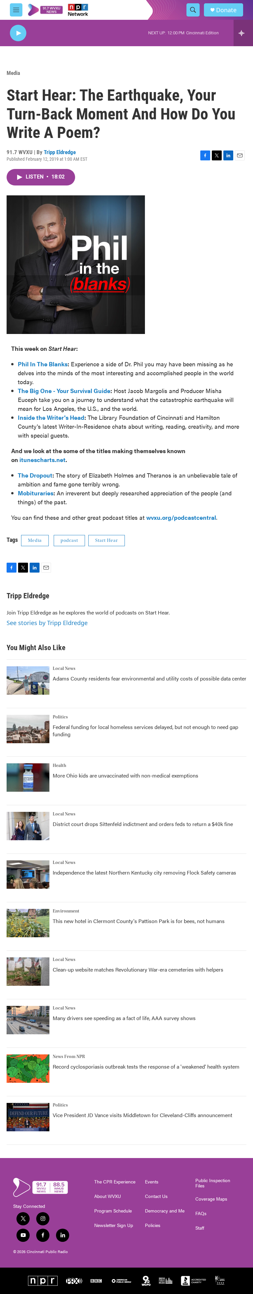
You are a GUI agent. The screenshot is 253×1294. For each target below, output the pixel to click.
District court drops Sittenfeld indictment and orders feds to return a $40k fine (143, 824)
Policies (152, 1225)
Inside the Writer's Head (51, 417)
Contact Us (156, 1196)
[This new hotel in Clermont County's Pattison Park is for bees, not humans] (28, 923)
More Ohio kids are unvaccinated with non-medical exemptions (125, 775)
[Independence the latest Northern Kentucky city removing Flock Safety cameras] (28, 874)
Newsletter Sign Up (113, 1225)
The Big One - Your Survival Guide (64, 390)
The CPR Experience (114, 1181)
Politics (60, 717)
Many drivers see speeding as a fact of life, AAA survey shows (124, 1018)
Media (13, 73)
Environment (66, 911)
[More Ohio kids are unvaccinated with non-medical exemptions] (28, 777)
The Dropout (35, 475)
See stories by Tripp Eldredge (47, 623)
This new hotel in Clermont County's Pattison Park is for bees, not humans (139, 921)
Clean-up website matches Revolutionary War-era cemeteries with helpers (138, 969)
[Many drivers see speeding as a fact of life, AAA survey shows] (28, 1020)
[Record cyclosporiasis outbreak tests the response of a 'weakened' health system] (28, 1068)
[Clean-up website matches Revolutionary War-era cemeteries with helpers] (28, 971)
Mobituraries (35, 493)
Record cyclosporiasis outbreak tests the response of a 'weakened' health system (146, 1066)
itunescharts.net (42, 459)
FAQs (201, 1213)
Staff (199, 1228)
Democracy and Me (164, 1210)
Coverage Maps (211, 1199)
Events (151, 1181)
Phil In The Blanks (43, 364)
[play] (18, 33)
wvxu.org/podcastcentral (181, 517)
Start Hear (106, 540)
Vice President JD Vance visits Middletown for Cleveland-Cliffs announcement (142, 1115)
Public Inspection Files (212, 1183)
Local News (64, 668)
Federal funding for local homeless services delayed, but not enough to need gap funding (145, 730)
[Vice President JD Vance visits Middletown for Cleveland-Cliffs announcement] (28, 1117)
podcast (69, 540)
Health (59, 765)
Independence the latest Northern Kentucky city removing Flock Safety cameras (144, 872)
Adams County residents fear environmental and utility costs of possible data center (149, 678)
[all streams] (243, 33)
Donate (226, 10)
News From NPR (69, 1056)
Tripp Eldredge (60, 152)
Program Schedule (113, 1210)
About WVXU (107, 1196)
